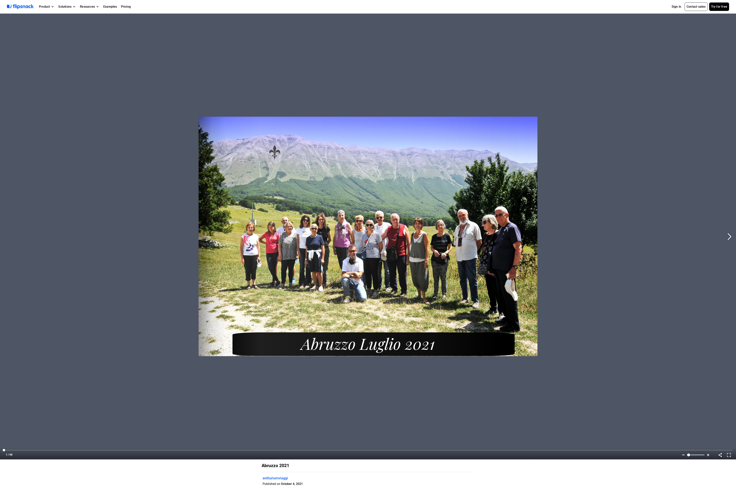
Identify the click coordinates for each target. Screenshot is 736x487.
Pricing (126, 6)
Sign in (676, 6)
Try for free (719, 6)
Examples (110, 6)
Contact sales (696, 6)
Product (44, 6)
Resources (87, 6)
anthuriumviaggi (275, 478)
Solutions (64, 6)
